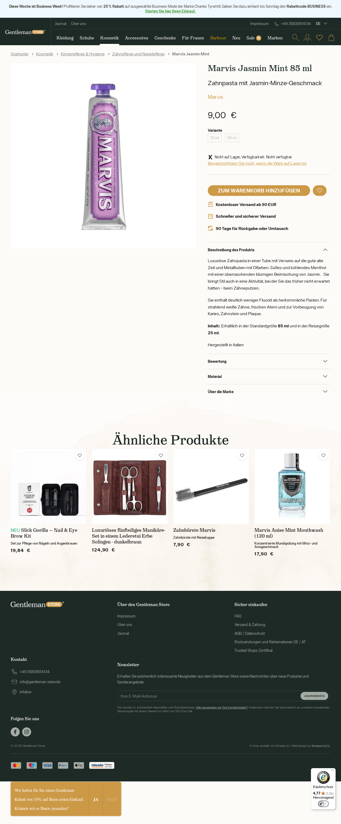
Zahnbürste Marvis (194, 530)
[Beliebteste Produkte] (319, 37)
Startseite (20, 53)
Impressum (259, 24)
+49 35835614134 (296, 24)
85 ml (232, 138)
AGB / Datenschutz (249, 633)
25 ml (214, 138)
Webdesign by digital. (310, 746)
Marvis (215, 97)
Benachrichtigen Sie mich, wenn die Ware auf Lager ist (257, 163)
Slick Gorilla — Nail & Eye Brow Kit (44, 533)
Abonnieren (314, 696)
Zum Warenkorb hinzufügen (259, 190)
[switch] (323, 804)
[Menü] (332, 771)
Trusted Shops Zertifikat (253, 650)
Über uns (78, 24)
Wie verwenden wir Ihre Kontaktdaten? (222, 707)
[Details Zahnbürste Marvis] (211, 486)
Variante (215, 130)
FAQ (237, 616)
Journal (60, 24)
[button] (320, 190)
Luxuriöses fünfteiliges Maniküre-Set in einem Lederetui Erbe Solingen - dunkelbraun (128, 536)
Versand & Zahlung (249, 625)
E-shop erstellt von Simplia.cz (269, 746)
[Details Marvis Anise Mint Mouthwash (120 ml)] (292, 486)
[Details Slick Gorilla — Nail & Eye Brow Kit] (49, 486)
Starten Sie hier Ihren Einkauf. (170, 11)
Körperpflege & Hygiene (83, 53)
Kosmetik (44, 53)
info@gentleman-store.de (40, 682)
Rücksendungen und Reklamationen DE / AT (270, 642)
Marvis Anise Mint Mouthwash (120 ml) (288, 533)
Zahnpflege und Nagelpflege (138, 53)
